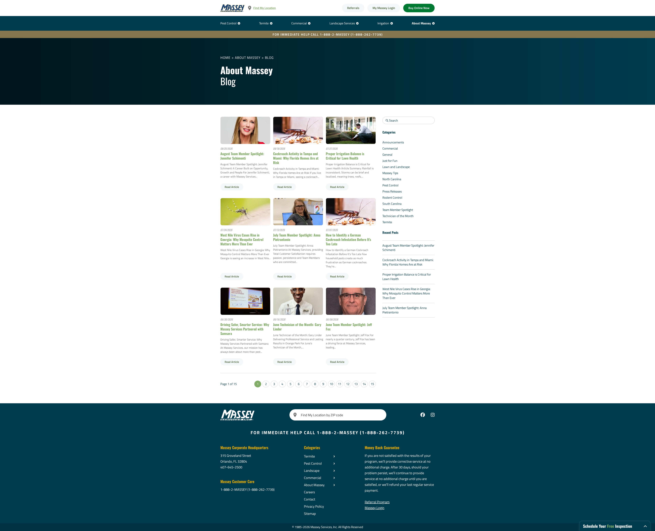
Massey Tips (390, 173)
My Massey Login (384, 8)
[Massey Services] (232, 8)
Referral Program (377, 502)
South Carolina (392, 203)
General (387, 154)
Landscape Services (342, 23)
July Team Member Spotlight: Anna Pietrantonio (296, 237)
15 (372, 384)
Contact (309, 499)
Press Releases (392, 191)
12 (348, 384)
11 (339, 384)
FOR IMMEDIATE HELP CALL (328, 34)
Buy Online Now (419, 8)
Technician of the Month (398, 216)
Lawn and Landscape (396, 167)
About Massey (421, 23)
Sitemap (310, 513)
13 (356, 384)
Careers (309, 492)
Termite (264, 23)
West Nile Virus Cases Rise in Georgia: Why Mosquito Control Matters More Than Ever (241, 239)
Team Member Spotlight (397, 210)
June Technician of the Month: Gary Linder (297, 326)
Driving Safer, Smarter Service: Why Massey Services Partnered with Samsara (244, 329)
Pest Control (228, 23)
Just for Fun (389, 160)
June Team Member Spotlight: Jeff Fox (349, 326)
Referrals (353, 8)
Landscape (311, 470)
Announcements (393, 142)
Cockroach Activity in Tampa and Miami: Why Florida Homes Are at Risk (295, 158)
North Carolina (391, 179)
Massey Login (374, 507)
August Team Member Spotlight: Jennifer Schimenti (242, 156)
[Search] (295, 415)
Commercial (299, 23)
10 (331, 384)
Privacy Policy (314, 506)
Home (225, 57)
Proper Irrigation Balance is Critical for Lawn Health (345, 156)
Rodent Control (392, 197)
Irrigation (383, 23)
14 (364, 384)
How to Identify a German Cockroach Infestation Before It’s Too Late (348, 239)
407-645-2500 (231, 467)
